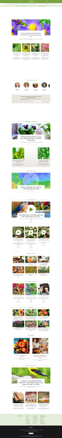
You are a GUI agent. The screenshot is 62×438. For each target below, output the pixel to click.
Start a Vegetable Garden (43, 423)
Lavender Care (34, 421)
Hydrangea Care (35, 416)
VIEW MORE (31, 249)
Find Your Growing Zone (42, 416)
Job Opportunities (28, 422)
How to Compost (42, 422)
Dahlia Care (34, 423)
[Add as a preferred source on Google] (31, 433)
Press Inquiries (27, 421)
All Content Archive (28, 423)
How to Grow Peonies (35, 422)
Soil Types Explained (42, 421)
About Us (27, 416)
